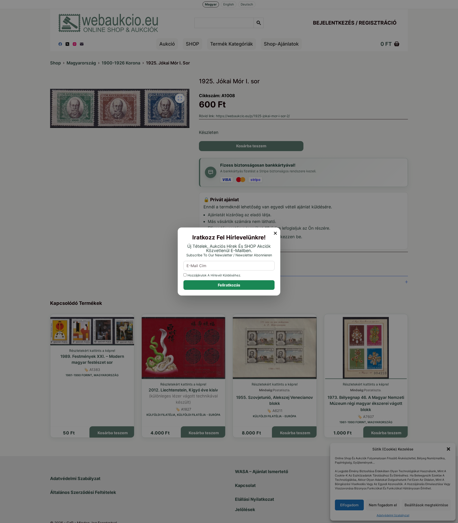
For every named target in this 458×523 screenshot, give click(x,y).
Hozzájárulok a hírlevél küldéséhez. (214, 275)
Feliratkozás (229, 285)
